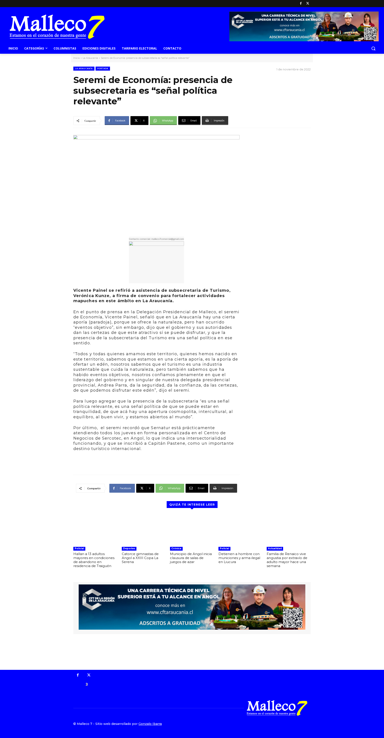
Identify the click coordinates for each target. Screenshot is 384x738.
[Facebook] (301, 4)
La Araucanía (90, 58)
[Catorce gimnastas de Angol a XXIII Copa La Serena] (144, 529)
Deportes (129, 548)
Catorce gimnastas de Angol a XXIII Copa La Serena (140, 558)
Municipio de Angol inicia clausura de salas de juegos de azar (191, 558)
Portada (102, 68)
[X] (308, 4)
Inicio (76, 58)
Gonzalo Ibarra (150, 724)
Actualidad (275, 548)
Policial (79, 548)
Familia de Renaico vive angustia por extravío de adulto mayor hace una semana (287, 560)
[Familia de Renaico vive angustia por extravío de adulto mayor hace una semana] (289, 529)
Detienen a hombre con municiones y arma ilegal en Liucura (239, 558)
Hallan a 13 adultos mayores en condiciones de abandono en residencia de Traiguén (93, 560)
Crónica (176, 548)
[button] (373, 48)
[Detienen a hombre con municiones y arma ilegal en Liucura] (240, 529)
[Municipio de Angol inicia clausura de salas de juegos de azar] (192, 529)
